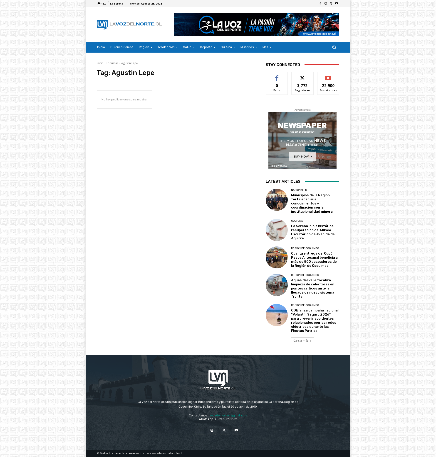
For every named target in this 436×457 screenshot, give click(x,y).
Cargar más (300, 341)
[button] (334, 47)
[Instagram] (325, 3)
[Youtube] (336, 3)
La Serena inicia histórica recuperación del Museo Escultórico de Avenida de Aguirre (313, 232)
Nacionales (299, 190)
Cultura (297, 221)
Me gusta (277, 75)
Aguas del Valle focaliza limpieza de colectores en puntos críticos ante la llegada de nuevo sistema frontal (312, 288)
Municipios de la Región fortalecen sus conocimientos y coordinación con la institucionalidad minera (312, 203)
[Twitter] (331, 3)
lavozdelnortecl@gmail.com (228, 415)
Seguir (302, 75)
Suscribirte (328, 75)
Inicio (100, 63)
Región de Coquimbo (305, 248)
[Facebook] (320, 3)
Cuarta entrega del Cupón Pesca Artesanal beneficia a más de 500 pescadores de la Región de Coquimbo (314, 259)
